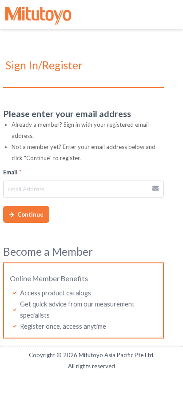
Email (12, 172)
